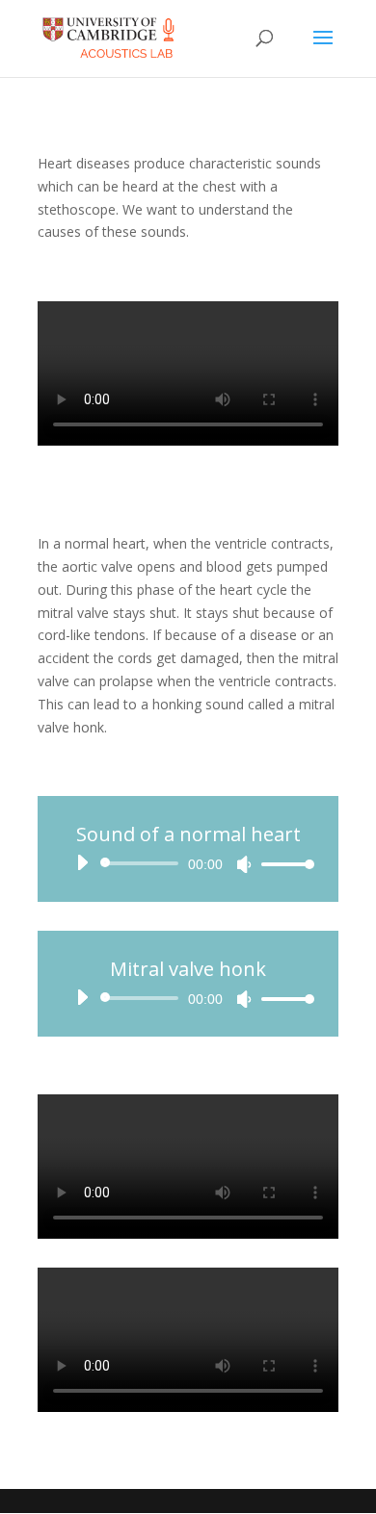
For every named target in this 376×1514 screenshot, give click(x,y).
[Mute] (244, 864)
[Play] (82, 862)
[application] (188, 863)
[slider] (282, 864)
